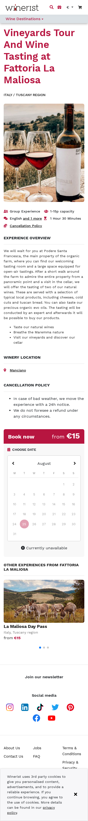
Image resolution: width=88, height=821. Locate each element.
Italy (8, 95)
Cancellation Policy (26, 226)
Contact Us (13, 756)
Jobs (37, 748)
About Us (12, 748)
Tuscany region (30, 95)
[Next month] (74, 464)
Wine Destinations (24, 18)
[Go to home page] (22, 7)
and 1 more (32, 218)
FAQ (36, 756)
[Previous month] (13, 464)
